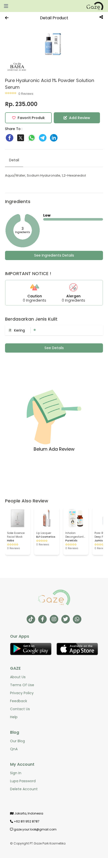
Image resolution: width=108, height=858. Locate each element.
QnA (14, 748)
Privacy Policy (22, 692)
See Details (54, 347)
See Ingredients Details (54, 255)
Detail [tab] (14, 160)
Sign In (15, 772)
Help (14, 716)
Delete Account (24, 788)
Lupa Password (23, 780)
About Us (18, 676)
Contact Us (20, 708)
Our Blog (17, 740)
